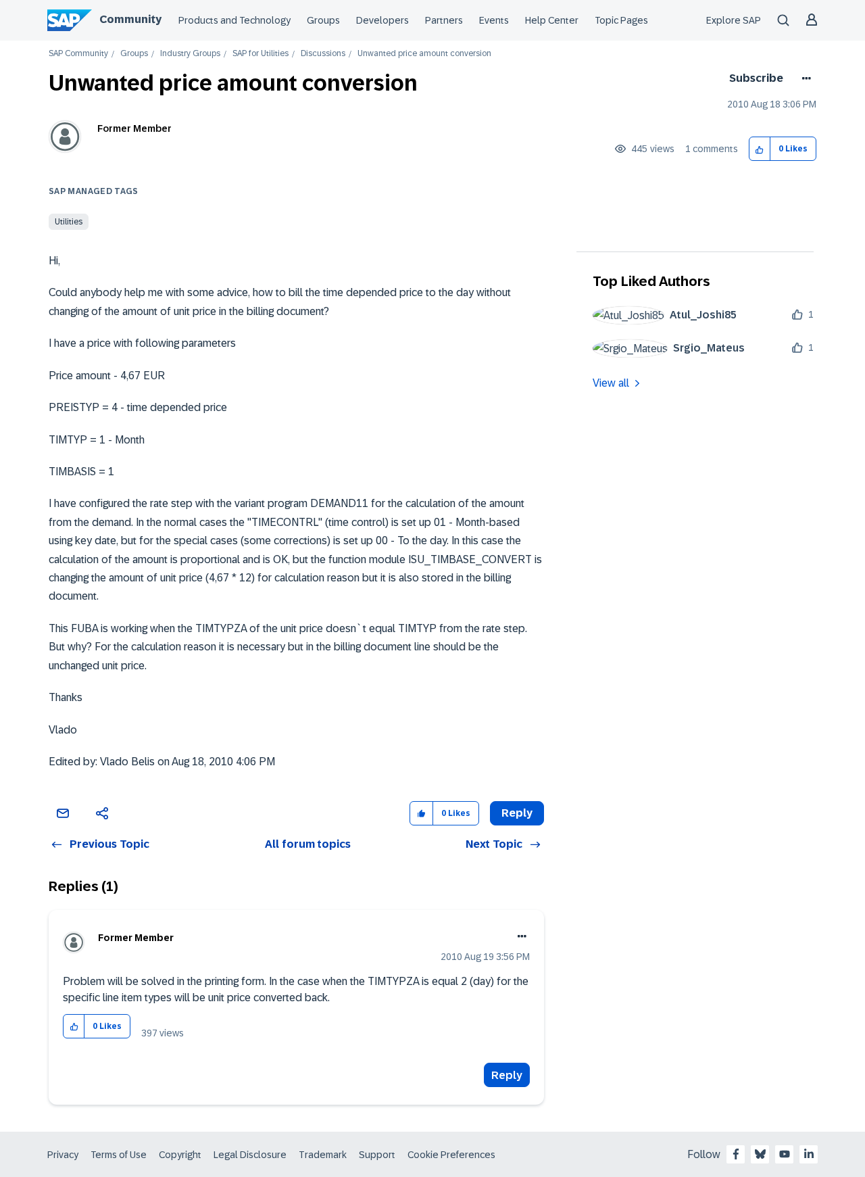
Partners (444, 20)
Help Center (551, 20)
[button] (759, 149)
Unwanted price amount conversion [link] (424, 53)
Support (377, 1154)
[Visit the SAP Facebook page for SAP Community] (736, 1154)
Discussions (323, 53)
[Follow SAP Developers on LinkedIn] (809, 1154)
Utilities (68, 221)
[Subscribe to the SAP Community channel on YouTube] (784, 1154)
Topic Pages (621, 20)
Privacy (62, 1154)
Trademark (323, 1154)
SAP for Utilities (260, 53)
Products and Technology (234, 20)
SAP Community (78, 53)
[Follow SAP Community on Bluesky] (760, 1154)
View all (611, 383)
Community (130, 19)
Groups (323, 20)
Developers (382, 20)
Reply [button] (517, 813)
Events (494, 20)
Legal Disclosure (250, 1154)
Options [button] (804, 78)
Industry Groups (190, 53)
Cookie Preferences (451, 1154)
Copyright (180, 1154)
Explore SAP (733, 20)
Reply (506, 1075)
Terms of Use (119, 1154)
